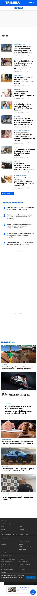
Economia (21, 529)
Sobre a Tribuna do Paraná (8, 559)
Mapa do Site (21, 569)
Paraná (20, 524)
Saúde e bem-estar (23, 532)
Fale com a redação (6, 561)
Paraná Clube (22, 549)
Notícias (18, 8)
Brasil (2, 526)
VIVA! (2, 541)
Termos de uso (5, 567)
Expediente (21, 559)
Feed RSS (3, 572)
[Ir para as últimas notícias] (30, 2)
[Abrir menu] (2, 3)
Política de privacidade (24, 564)
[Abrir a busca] (34, 3)
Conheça (30, 577)
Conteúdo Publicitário (7, 569)
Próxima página (6, 193)
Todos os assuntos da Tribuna (9, 534)
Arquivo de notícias (23, 534)
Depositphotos (5, 552)
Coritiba (29, 546)
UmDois (20, 544)
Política (3, 529)
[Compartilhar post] (28, 55)
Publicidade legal (5, 564)
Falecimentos (4, 532)
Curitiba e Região (5, 524)
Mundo (20, 526)
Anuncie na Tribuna (23, 561)
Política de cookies (23, 567)
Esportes (3, 544)
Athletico (20, 546)
